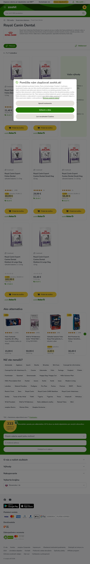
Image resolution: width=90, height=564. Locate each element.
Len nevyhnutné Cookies (45, 117)
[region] (45, 100)
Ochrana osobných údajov (51, 98)
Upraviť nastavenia (45, 103)
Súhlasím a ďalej (45, 110)
